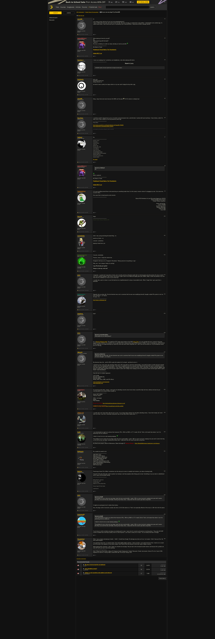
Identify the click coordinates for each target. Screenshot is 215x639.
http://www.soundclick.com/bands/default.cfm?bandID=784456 (108, 125)
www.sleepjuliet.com (98, 383)
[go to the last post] (165, 566)
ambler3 (79, 389)
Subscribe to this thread (81, 558)
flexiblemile (80, 79)
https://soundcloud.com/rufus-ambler (114, 406)
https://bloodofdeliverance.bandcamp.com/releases (147, 443)
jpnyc (78, 275)
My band (95, 159)
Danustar (79, 216)
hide (137, 566)
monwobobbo (81, 235)
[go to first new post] (84, 565)
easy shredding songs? (91, 568)
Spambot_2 (80, 60)
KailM (78, 432)
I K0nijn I (79, 412)
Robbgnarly (80, 451)
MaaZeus (79, 471)
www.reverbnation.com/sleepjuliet (101, 382)
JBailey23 (79, 352)
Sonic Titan (136, 341)
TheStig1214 (80, 191)
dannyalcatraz (81, 255)
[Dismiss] (164, 2)
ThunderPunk (80, 539)
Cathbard (79, 137)
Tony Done (80, 118)
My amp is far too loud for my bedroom (95, 564)
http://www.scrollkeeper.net (99, 300)
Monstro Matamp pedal (101, 341)
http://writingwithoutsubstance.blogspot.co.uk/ (114, 403)
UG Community (80, 12)
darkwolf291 (80, 38)
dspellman (80, 313)
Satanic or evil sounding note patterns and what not (98, 572)
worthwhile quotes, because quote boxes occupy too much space (108, 67)
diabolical (80, 294)
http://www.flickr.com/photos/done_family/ (103, 126)
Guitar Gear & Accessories (91, 12)
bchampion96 (80, 514)
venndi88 (79, 19)
